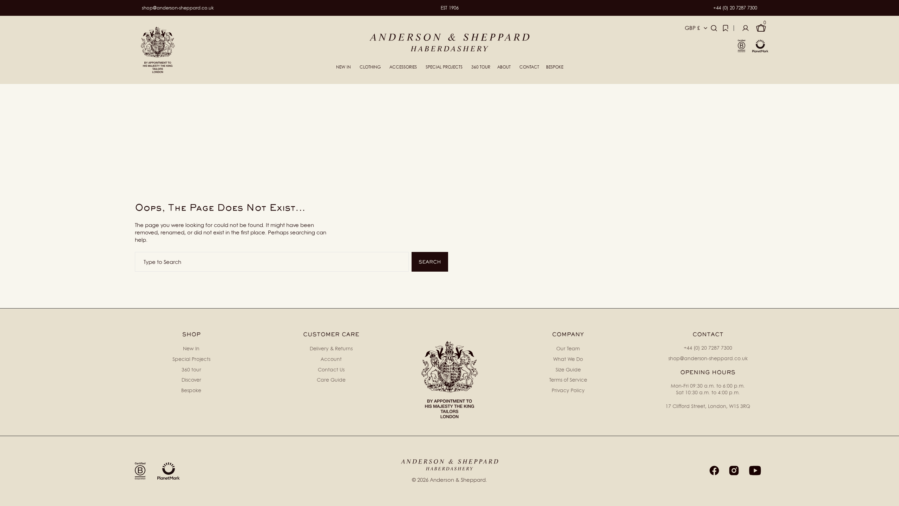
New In (191, 348)
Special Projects (191, 359)
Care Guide (331, 380)
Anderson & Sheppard (458, 479)
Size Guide (568, 369)
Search (430, 262)
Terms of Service (568, 380)
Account (331, 359)
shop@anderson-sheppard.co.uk (178, 8)
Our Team (568, 348)
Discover (191, 380)
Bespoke (191, 390)
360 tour (191, 369)
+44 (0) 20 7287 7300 (735, 8)
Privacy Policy (568, 390)
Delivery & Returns (331, 348)
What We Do (568, 359)
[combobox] (272, 262)
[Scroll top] (890, 497)
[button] (714, 28)
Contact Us (331, 369)
